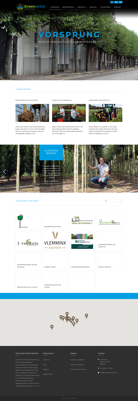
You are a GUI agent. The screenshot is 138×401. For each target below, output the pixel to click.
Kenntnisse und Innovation (78, 369)
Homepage (55, 7)
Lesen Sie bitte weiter (69, 49)
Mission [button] (92, 7)
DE (112, 2)
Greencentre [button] (68, 7)
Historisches (46, 360)
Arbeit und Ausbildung (76, 364)
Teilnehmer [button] (105, 7)
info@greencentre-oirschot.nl (108, 372)
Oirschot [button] (81, 7)
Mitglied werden (47, 374)
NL (121, 2)
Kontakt (117, 7)
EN (116, 2)
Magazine (46, 369)
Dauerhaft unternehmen (77, 360)
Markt (44, 364)
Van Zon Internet (71, 398)
